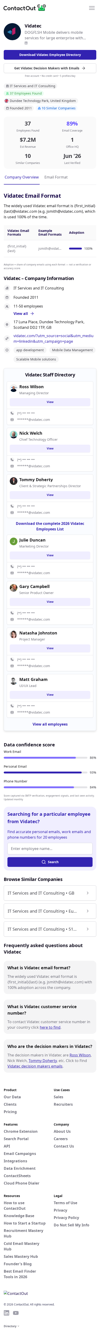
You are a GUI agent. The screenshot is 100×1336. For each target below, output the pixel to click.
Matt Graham (33, 679)
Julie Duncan (32, 540)
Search (53, 862)
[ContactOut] (26, 7)
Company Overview (22, 177)
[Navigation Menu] (92, 7)
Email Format (56, 177)
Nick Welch (30, 433)
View (50, 402)
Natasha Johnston (38, 633)
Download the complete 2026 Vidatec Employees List (50, 526)
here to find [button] (50, 1027)
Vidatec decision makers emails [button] (35, 1066)
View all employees (50, 724)
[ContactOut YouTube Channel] (16, 1313)
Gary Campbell (34, 586)
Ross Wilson (80, 1055)
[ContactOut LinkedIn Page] (6, 1313)
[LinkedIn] (26, 43)
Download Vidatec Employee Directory (50, 54)
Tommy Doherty (43, 1060)
